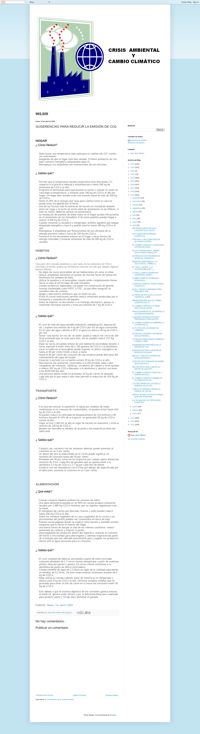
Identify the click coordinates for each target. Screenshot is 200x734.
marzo (135, 407)
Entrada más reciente (44, 695)
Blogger (113, 715)
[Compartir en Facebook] (86, 612)
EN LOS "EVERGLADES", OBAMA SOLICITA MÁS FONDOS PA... (145, 252)
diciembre (137, 198)
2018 (132, 185)
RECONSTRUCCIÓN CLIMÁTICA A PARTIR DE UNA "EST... (146, 368)
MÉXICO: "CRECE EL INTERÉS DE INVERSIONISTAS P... (146, 357)
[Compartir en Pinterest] (89, 612)
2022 (132, 171)
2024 (132, 164)
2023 (132, 167)
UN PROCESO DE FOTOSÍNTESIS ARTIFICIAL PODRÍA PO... (146, 257)
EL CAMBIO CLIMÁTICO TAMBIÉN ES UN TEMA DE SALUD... (147, 379)
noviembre (137, 201)
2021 (132, 174)
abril (134, 225)
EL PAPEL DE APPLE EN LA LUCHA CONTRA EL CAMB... (146, 296)
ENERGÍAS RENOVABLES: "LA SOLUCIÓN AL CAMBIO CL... (145, 263)
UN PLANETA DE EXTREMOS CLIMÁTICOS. (144, 235)
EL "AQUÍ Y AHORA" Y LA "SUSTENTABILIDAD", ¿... (143, 268)
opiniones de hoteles (136, 143)
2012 (132, 425)
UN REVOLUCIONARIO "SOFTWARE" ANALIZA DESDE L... (147, 335)
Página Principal (79, 695)
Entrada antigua (112, 695)
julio (134, 215)
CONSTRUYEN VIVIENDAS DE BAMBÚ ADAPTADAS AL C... (148, 362)
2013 (132, 421)
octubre (136, 205)
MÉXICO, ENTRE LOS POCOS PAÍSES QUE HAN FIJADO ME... (147, 396)
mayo (135, 222)
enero (135, 413)
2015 (132, 195)
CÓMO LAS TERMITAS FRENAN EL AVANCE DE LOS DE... (146, 390)
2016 (132, 191)
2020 (132, 178)
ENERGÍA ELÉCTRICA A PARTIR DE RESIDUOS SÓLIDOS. (146, 351)
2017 (132, 188)
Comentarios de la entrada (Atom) (60, 699)
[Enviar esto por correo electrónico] (78, 612)
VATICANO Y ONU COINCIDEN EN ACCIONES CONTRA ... (146, 240)
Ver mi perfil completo (136, 439)
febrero (136, 410)
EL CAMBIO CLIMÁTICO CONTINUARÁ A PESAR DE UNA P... (148, 246)
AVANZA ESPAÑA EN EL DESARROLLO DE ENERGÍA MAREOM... (148, 313)
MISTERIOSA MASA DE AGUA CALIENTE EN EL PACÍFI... (144, 229)
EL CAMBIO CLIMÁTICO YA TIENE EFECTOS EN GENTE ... (146, 307)
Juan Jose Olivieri (137, 153)
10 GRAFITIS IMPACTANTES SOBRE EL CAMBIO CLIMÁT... (148, 340)
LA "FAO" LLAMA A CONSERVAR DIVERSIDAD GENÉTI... (145, 274)
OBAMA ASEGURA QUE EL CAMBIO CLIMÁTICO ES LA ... (146, 301)
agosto (135, 212)
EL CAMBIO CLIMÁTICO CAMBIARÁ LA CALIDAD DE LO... (148, 324)
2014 (132, 418)
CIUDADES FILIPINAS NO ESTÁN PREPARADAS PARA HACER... (145, 318)
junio (135, 218)
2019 (132, 181)
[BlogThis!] (81, 612)
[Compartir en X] (83, 612)
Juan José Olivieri (138, 435)
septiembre (137, 208)
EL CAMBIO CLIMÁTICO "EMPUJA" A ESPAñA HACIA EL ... (147, 374)
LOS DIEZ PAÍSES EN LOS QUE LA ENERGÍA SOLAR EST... (146, 385)
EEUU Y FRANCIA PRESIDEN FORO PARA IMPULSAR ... (147, 290)
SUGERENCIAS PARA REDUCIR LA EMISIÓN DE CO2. (146, 346)
